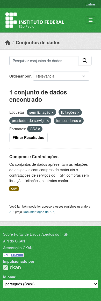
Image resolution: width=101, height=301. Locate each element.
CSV (14, 188)
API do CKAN (14, 241)
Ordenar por (20, 76)
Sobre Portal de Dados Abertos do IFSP (35, 234)
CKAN (12, 267)
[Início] (7, 42)
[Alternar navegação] (90, 20)
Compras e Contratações (34, 156)
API (11, 211)
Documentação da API (38, 211)
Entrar (90, 4)
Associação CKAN (18, 247)
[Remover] (53, 112)
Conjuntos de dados (38, 42)
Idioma (9, 276)
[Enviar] (85, 60)
